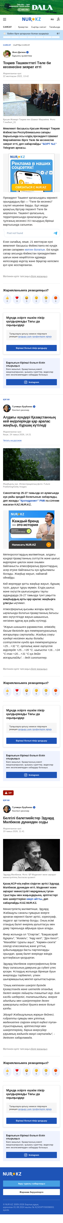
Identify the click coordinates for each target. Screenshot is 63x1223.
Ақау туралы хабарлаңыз (31, 1183)
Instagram (34, 382)
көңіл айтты (34, 899)
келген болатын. (35, 249)
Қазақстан (23, 27)
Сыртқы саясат (38, 27)
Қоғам (6, 399)
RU (52, 19)
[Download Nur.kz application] (31, 7)
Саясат (7, 27)
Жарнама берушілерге (31, 1192)
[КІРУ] (58, 19)
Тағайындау (55, 27)
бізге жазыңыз (39, 276)
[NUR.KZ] (31, 19)
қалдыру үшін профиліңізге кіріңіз (35, 336)
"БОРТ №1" (49, 143)
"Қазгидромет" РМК (32, 500)
